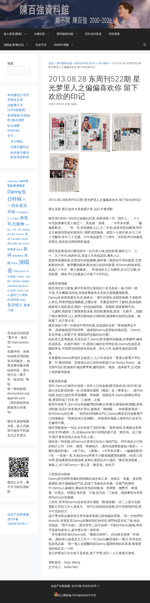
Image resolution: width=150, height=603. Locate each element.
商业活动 (20, 234)
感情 (9, 243)
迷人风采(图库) (13, 34)
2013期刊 (103, 63)
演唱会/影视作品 (14, 44)
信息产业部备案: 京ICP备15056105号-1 (75, 586)
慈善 (15, 243)
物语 (13, 276)
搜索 (10, 63)
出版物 (18, 223)
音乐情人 (15, 305)
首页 (51, 63)
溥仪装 (15, 263)
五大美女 (14, 218)
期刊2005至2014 (85, 63)
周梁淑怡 (26, 230)
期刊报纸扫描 (65, 34)
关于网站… (17, 141)
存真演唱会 (16, 239)
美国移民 (26, 281)
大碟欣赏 (39, 34)
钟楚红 (23, 300)
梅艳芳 (19, 249)
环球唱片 (21, 277)
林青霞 (11, 249)
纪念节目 (41, 44)
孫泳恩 (25, 239)
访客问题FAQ (19, 147)
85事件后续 (12, 181)
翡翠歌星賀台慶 (14, 286)
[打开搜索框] (145, 44)
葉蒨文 (13, 290)
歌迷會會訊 (17, 255)
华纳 (14, 230)
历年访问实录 (93, 34)
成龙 (20, 243)
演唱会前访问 (20, 271)
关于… (11, 136)
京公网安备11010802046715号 (77, 595)
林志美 (26, 243)
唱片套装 (11, 234)
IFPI (24, 200)
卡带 (19, 230)
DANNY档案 (61, 44)
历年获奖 (114, 34)
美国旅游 (17, 281)
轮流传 (21, 290)
